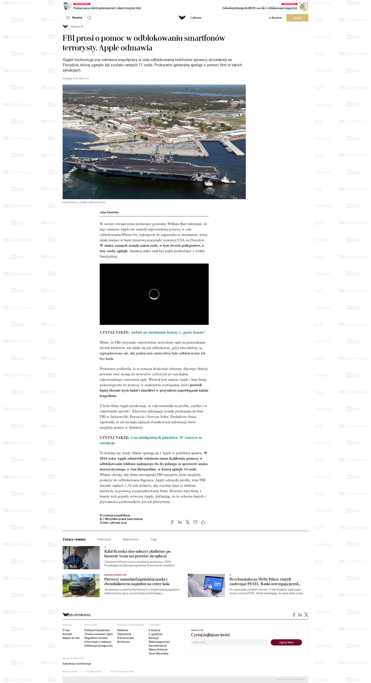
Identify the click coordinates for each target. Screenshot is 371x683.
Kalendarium (94, 671)
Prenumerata (125, 637)
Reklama (122, 630)
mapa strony (70, 671)
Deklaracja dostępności (98, 645)
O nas (66, 630)
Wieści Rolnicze (158, 649)
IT (82, 26)
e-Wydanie (275, 17)
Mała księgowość (159, 641)
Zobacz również (74, 539)
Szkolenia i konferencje (77, 663)
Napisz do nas (71, 637)
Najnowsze (131, 539)
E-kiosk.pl (154, 630)
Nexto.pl (154, 637)
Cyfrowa (74, 26)
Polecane (104, 539)
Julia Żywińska (109, 212)
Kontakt (67, 634)
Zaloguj (297, 17)
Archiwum (123, 641)
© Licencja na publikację (115, 515)
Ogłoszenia (124, 634)
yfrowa (195, 18)
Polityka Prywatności (97, 630)
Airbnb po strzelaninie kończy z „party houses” (168, 332)
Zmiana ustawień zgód (98, 634)
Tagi (153, 539)
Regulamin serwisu (96, 637)
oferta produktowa (122, 671)
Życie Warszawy (158, 653)
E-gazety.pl (155, 634)
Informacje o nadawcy (97, 641)
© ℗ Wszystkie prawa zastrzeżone (121, 519)
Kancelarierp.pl (158, 645)
